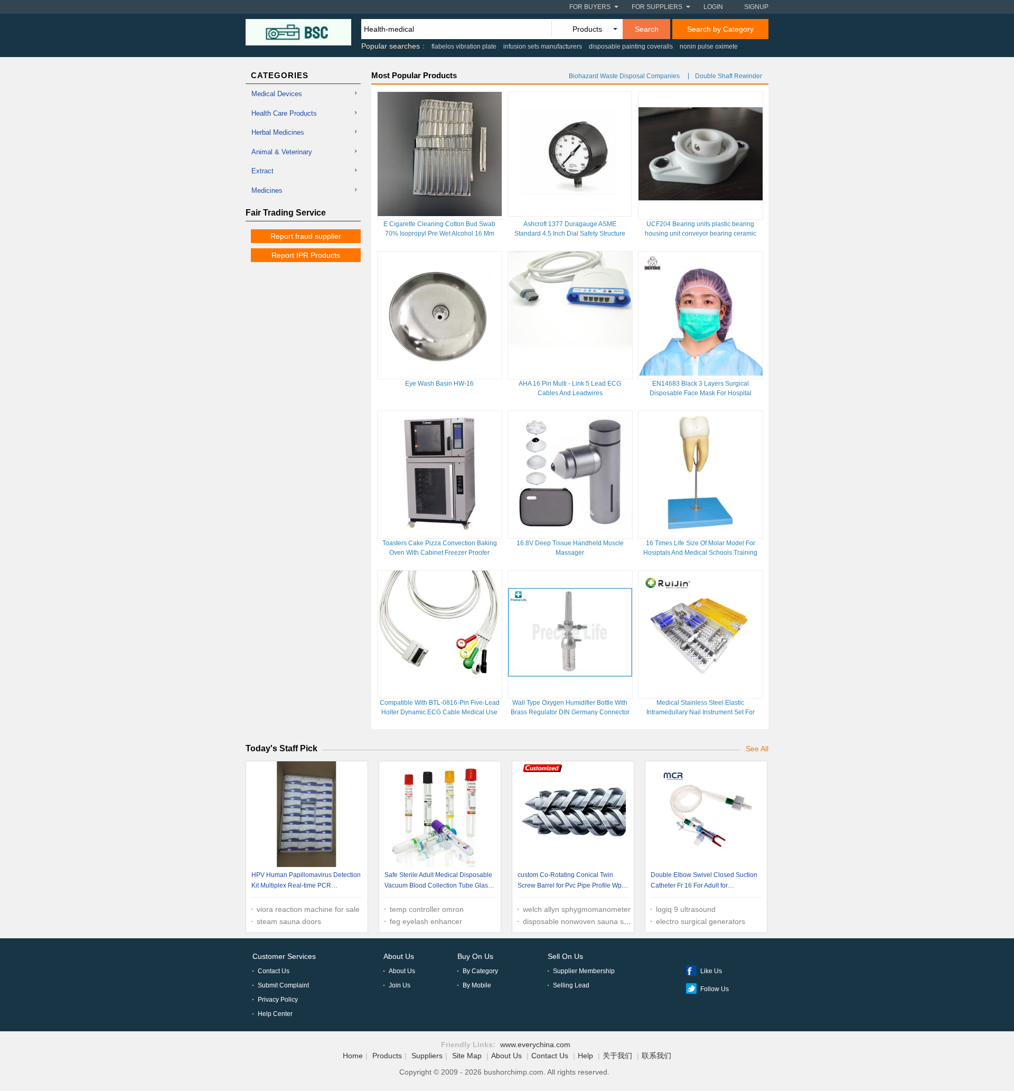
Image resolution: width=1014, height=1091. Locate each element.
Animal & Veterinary (281, 152)
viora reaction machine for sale (308, 909)
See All (757, 748)
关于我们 (617, 1055)
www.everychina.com (535, 1044)
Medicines (267, 190)
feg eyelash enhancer (426, 921)
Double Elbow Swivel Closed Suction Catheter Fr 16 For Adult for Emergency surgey (704, 881)
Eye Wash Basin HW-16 (439, 383)
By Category (480, 971)
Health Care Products (284, 113)
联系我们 (656, 1055)
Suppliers (427, 1055)
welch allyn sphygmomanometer (577, 909)
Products (387, 1055)
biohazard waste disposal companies (624, 76)
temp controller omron (427, 909)
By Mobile (477, 985)
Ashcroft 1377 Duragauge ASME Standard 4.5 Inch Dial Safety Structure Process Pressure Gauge (569, 233)
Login (713, 7)
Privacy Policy (278, 999)
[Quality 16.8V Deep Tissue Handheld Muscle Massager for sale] (570, 532)
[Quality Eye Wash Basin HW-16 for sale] (440, 373)
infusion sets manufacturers (542, 46)
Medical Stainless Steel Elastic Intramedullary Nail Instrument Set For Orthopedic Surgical (700, 712)
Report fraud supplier (305, 236)
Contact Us (273, 971)
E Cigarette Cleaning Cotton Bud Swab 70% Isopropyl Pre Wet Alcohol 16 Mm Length (439, 233)
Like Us (711, 971)
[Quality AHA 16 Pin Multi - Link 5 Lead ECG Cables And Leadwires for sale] (570, 373)
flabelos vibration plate (463, 46)
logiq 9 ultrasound (686, 909)
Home (353, 1055)
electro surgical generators (700, 921)
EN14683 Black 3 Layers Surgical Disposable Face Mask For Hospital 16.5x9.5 (701, 393)
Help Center (275, 1014)
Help (585, 1055)
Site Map (467, 1055)
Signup (756, 7)
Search (647, 29)
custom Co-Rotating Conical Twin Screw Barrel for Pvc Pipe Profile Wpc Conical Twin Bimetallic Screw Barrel (571, 881)
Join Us (399, 985)
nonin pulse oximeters (711, 46)
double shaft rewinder (728, 76)
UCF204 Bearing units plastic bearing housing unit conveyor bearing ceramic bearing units (700, 233)
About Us (398, 956)
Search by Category (720, 29)
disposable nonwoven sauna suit (577, 921)
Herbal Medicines (277, 132)
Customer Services (284, 956)
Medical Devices (276, 94)
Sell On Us (565, 956)
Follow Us (714, 989)
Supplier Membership (584, 971)
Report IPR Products (305, 255)
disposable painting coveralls (631, 46)
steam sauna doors (289, 921)
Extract (262, 171)
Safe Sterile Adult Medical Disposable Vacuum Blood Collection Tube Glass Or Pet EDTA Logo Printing (438, 881)
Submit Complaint (283, 985)
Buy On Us (475, 956)
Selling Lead (571, 985)
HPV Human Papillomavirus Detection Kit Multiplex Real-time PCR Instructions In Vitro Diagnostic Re (306, 881)
